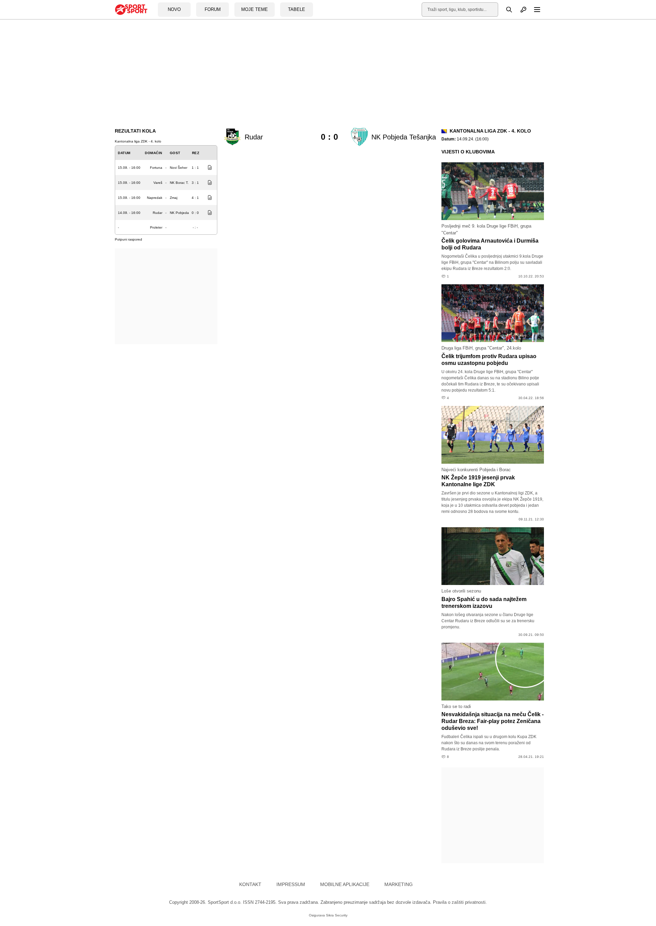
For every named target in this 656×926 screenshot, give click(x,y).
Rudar (157, 213)
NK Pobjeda (179, 213)
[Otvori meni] (534, 9)
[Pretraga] (505, 9)
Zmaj (173, 198)
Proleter (156, 227)
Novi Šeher (178, 167)
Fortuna (156, 167)
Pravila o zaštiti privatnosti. (460, 902)
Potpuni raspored (128, 239)
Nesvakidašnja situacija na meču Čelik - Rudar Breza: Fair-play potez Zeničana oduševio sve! (492, 721)
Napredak (154, 198)
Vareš (157, 183)
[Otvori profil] (519, 9)
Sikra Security (336, 915)
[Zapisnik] (208, 167)
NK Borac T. (179, 183)
